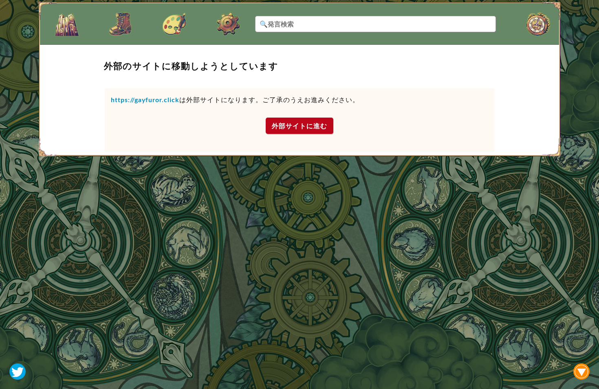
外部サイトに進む (299, 126)
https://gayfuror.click (145, 100)
